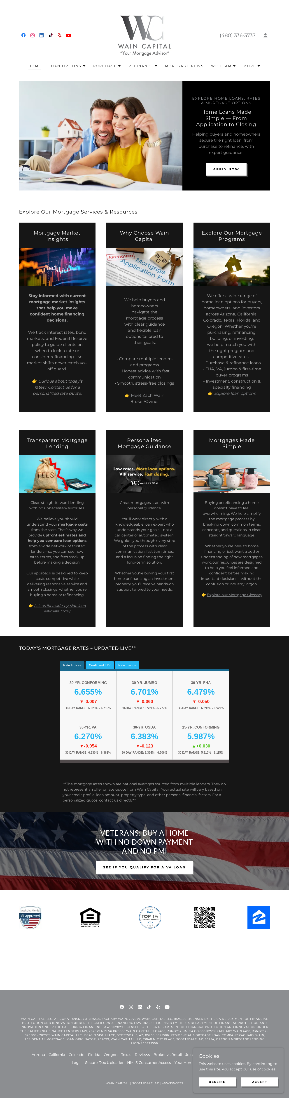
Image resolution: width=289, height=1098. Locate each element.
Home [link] (34, 66)
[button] (265, 35)
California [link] (57, 1055)
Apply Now (226, 169)
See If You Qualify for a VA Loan (144, 867)
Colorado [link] (76, 1055)
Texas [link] (126, 1055)
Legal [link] (77, 1062)
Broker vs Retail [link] (168, 1055)
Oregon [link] (111, 1055)
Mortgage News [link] (184, 66)
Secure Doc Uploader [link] (104, 1062)
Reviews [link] (142, 1055)
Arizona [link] (38, 1055)
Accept (259, 1082)
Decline (217, 1082)
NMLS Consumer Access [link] (149, 1062)
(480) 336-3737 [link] (238, 35)
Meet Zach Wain (147, 395)
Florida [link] (94, 1055)
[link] (23, 35)
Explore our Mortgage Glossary (234, 595)
